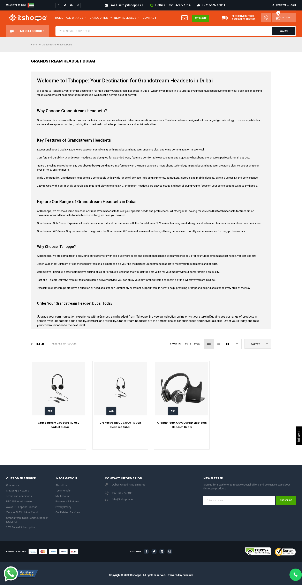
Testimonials (62, 490)
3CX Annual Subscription (21, 527)
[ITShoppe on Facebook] (58, 5)
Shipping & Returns (17, 490)
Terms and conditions (19, 496)
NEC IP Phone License (19, 501)
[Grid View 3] (218, 344)
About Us (61, 485)
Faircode (188, 574)
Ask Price (50, 412)
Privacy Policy (63, 507)
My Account (62, 496)
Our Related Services (67, 512)
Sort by (255, 344)
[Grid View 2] (227, 344)
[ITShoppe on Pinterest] (71, 5)
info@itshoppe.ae (122, 499)
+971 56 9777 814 (122, 492)
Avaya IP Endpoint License (21, 507)
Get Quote (200, 18)
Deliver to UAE (17, 5)
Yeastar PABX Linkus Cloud (22, 512)
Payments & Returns (67, 501)
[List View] (236, 344)
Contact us (12, 485)
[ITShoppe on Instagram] (78, 5)
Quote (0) (299, 435)
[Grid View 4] (209, 344)
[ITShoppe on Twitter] (64, 5)
